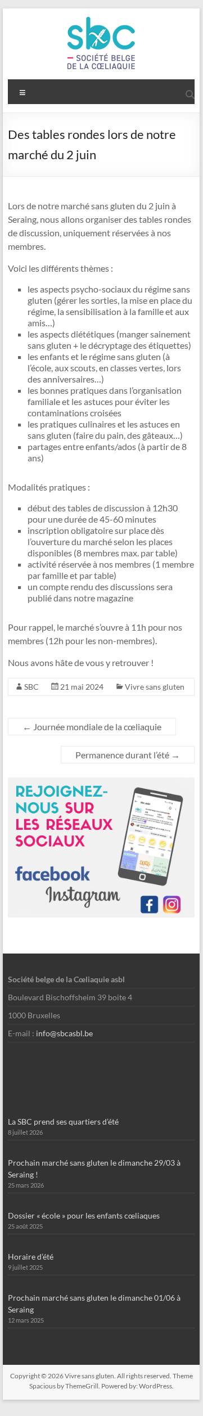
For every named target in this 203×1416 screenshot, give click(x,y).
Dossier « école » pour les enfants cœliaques (84, 1215)
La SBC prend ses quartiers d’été (63, 1121)
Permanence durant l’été (127, 754)
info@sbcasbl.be (64, 1033)
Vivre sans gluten (154, 686)
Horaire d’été (30, 1256)
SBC (31, 686)
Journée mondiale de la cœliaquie (91, 726)
